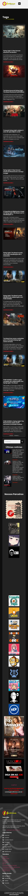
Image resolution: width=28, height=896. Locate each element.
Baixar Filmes (6, 871)
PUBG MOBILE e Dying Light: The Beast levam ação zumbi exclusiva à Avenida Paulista (13, 422)
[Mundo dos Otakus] (14, 649)
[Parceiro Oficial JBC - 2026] (14, 509)
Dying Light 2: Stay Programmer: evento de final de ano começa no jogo (13, 171)
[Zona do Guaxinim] (14, 528)
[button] (19, 3)
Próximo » (16, 435)
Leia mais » (15, 459)
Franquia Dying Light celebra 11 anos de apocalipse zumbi (13, 131)
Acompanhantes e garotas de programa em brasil (11, 868)
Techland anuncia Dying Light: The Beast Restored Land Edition (13, 91)
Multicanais (6, 858)
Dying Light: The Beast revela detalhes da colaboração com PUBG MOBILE (13, 297)
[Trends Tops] (14, 601)
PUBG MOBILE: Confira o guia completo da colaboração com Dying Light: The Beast (13, 381)
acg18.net (14, 785)
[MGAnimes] (14, 540)
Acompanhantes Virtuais (10, 865)
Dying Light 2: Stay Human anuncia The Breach (11, 51)
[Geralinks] (14, 577)
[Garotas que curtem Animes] (14, 685)
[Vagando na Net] (14, 625)
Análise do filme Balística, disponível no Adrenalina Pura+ (18, 477)
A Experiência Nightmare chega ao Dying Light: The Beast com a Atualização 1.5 (13, 212)
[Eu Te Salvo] (14, 589)
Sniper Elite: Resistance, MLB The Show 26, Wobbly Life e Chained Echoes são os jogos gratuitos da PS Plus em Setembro (18, 453)
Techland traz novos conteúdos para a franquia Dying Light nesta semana (13, 340)
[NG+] (14, 709)
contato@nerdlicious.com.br (13, 830)
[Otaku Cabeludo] (14, 697)
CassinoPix (6, 862)
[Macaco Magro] (14, 661)
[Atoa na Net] (14, 564)
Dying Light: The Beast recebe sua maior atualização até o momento (13, 254)
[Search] (22, 441)
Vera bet (5, 860)
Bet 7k (4, 864)
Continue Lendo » (8, 62)
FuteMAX (5, 857)
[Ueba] (14, 613)
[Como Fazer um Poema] (14, 673)
